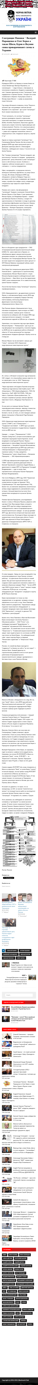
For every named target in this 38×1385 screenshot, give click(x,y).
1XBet (4, 1255)
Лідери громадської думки (13, 1002)
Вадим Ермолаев (8, 1277)
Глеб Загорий (14, 1288)
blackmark (15, 54)
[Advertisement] (19, 1352)
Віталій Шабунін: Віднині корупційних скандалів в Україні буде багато (23, 1008)
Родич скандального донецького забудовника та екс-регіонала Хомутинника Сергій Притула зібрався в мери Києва (18, 1191)
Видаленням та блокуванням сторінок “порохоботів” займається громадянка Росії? (24, 1044)
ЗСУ (4, 1291)
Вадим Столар (22, 1277)
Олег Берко (21, 958)
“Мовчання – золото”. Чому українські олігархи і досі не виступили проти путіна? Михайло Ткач (23, 1018)
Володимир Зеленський (25, 1284)
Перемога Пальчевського (11, 1310)
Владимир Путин (8, 1284)
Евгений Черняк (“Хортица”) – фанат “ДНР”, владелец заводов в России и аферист (24, 1108)
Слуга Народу (19, 1317)
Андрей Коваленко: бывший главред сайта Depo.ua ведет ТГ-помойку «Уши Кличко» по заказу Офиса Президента (18, 1097)
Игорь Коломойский (10, 1295)
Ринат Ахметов (28, 1310)
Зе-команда (12, 1291)
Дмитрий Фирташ (27, 1288)
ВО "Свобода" (20, 1273)
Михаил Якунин (8, 958)
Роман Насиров (8, 1313)
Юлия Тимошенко (9, 1324)
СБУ (17, 1313)
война (30, 1324)
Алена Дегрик (7, 1258)
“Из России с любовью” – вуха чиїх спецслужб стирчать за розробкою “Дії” (24, 1180)
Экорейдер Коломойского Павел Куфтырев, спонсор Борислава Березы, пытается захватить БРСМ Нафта (18, 1239)
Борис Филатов (8, 1273)
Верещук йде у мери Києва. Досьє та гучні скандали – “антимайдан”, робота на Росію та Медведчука (24, 1150)
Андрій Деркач (19, 1262)
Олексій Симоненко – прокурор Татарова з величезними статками (24, 1035)
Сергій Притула (27, 1313)
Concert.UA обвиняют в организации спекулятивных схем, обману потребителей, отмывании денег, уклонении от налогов (18, 1203)
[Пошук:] (19, 995)
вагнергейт (21, 1324)
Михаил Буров (25, 954)
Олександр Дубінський (10, 1306)
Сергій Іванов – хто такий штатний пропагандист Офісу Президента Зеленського (24, 1054)
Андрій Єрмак (7, 1262)
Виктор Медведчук (9, 1280)
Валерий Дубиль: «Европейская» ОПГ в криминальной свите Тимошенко (9, 905)
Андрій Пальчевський (10, 1266)
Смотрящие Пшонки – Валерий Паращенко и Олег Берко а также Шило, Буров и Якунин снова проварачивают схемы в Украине (18, 1085)
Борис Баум (19, 1269)
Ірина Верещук (25, 1255)
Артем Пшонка (25, 951)
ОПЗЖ (24, 1302)
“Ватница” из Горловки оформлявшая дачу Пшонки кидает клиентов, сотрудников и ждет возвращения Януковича (8, 934)
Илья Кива (22, 1295)
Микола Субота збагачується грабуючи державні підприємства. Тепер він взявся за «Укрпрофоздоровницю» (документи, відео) (18, 1127)
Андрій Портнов (25, 1266)
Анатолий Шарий (20, 1258)
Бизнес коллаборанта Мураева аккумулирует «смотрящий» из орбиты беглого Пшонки (25, 907)
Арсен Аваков (7, 1269)
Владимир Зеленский (25, 1280)
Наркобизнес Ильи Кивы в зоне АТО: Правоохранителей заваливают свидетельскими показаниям (17, 1227)
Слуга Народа (7, 1317)
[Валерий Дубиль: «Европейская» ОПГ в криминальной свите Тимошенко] (9, 897)
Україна (23, 1321)
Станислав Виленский (10, 1321)
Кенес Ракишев (8, 1299)
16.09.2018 (7, 54)
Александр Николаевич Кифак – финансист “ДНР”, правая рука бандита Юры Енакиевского (23, 1160)
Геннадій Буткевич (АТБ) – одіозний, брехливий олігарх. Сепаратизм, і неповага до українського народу (19, 1073)
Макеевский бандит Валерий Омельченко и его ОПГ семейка (23, 1063)
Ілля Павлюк (13, 1255)
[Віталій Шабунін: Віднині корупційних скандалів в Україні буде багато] (6, 1011)
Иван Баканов (24, 1291)
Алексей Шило (12, 951)
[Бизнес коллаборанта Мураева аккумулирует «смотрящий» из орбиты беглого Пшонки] (25, 897)
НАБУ (17, 1302)
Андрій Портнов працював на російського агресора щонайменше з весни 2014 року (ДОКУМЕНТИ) (24, 1170)
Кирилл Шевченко (22, 1299)
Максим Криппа (8, 1302)
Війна (5, 1288)
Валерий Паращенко (10, 954)
